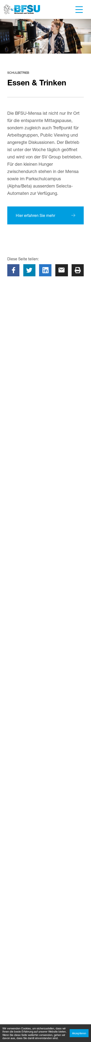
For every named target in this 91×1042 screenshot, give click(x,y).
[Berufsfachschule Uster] (22, 9)
